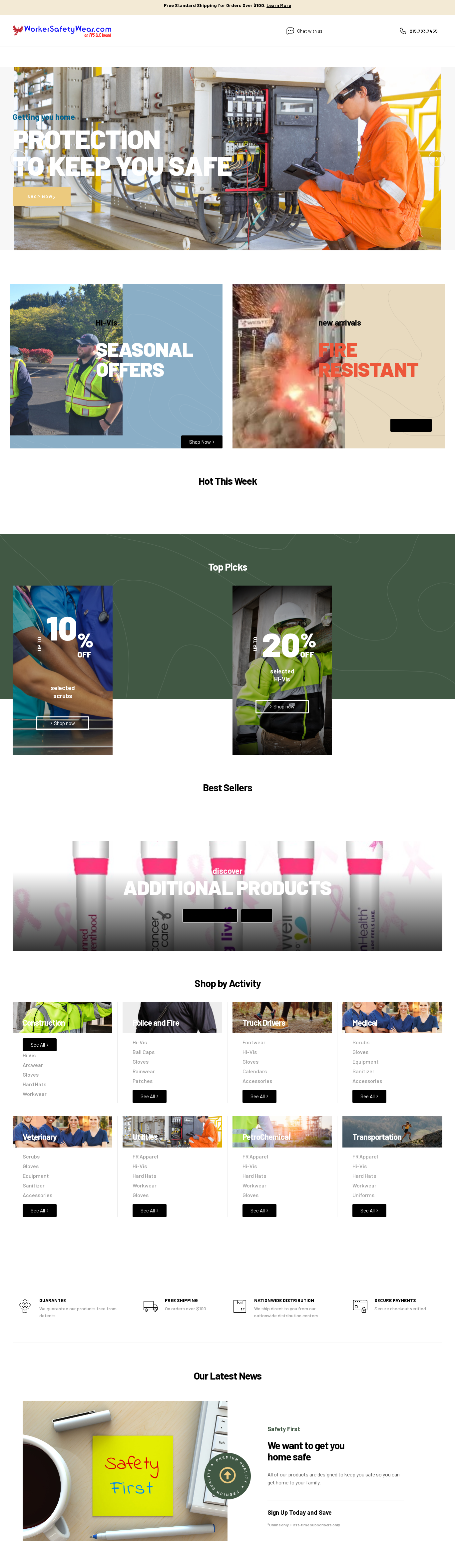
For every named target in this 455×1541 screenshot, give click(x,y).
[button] (282, 706)
